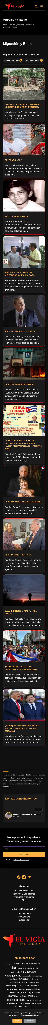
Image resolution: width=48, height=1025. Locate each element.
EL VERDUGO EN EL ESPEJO (19, 384)
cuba (12, 968)
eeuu (27, 985)
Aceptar (17, 1021)
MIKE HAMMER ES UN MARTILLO (21, 331)
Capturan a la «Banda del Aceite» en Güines (27, 815)
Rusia (18, 1003)
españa (10, 989)
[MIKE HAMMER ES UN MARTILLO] (24, 310)
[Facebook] (19, 877)
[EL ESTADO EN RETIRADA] (24, 534)
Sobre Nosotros (24, 913)
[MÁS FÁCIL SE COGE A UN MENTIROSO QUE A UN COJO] (24, 252)
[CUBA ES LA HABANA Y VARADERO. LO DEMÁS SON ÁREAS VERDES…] (24, 83)
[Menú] (41, 6)
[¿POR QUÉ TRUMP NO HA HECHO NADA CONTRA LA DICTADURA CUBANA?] (24, 705)
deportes (35, 979)
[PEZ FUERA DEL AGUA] (24, 195)
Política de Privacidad (24, 891)
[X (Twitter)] (24, 877)
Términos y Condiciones (24, 894)
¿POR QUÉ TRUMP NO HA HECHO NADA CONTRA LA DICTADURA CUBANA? (22, 728)
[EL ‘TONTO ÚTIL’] (24, 139)
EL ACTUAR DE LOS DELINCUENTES (23, 502)
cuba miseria (26, 976)
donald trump (11, 986)
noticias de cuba (15, 999)
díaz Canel (20, 986)
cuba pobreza (37, 976)
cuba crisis (15, 972)
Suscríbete (24, 855)
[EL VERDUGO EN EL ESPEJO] (24, 364)
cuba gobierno (13, 975)
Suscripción (24, 920)
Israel (24, 996)
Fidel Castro (29, 989)
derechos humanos (14, 982)
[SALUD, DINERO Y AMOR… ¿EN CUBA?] (24, 590)
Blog (24, 900)
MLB (30, 996)
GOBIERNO (13, 992)
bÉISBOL (17, 964)
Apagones (10, 963)
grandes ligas (26, 992)
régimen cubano (25, 1003)
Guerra (37, 993)
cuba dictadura (28, 972)
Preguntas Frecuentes (24, 897)
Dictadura (25, 982)
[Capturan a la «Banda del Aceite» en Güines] (8, 815)
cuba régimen (13, 979)
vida (25, 1007)
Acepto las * (17, 860)
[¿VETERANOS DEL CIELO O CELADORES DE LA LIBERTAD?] (24, 646)
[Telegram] (29, 877)
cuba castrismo (32, 968)
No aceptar (29, 1021)
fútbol (37, 989)
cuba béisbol (20, 968)
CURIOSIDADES (25, 979)
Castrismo (33, 964)
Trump (34, 1003)
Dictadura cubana (34, 982)
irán (20, 996)
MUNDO (36, 996)
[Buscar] (36, 6)
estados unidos (19, 989)
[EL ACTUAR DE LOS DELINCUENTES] (24, 481)
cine (39, 964)
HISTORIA (13, 996)
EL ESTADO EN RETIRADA (18, 555)
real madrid (10, 1003)
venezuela (18, 1007)
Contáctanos (24, 917)
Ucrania (39, 1003)
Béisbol (25, 964)
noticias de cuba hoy (34, 1000)
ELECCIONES (36, 986)
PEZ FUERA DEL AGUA (16, 216)
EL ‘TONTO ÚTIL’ (13, 160)
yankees (30, 1007)
